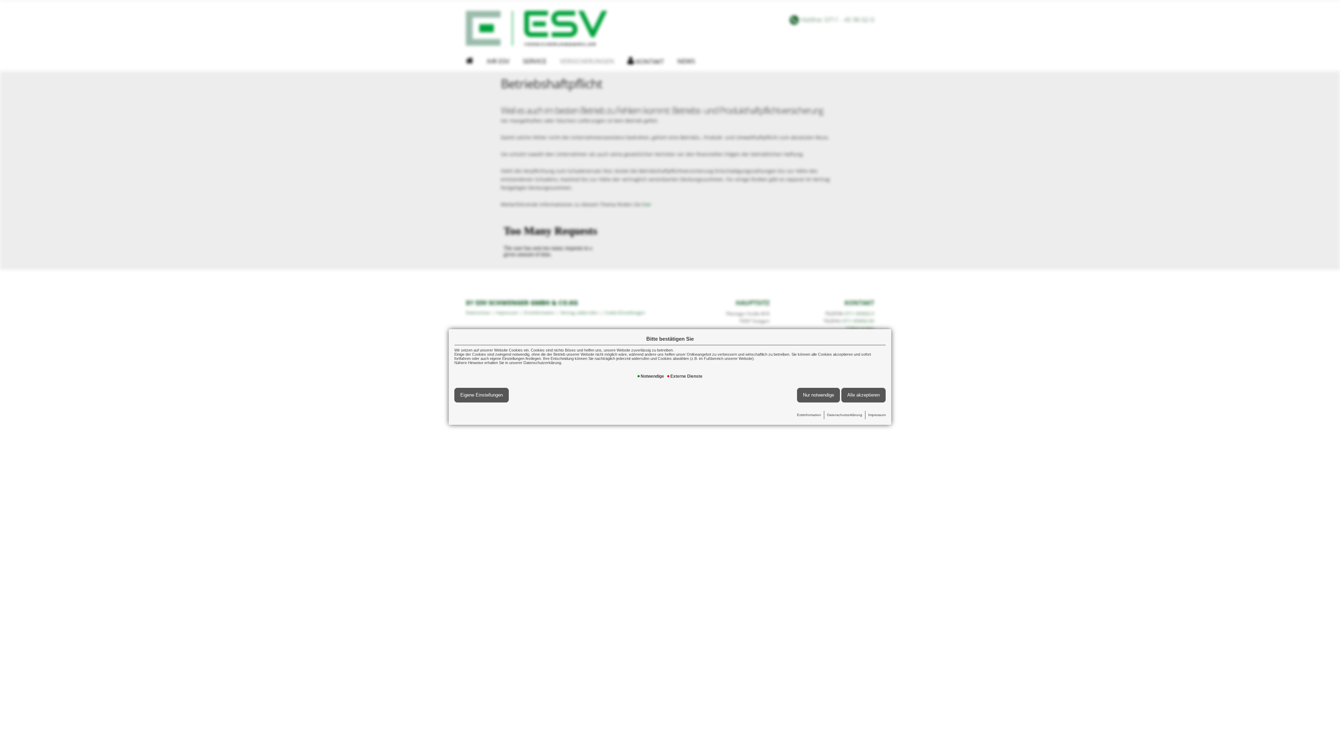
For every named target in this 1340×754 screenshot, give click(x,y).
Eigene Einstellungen (481, 395)
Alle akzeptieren (863, 395)
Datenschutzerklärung (844, 415)
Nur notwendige (818, 395)
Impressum (877, 415)
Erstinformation (809, 415)
